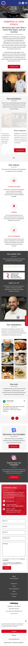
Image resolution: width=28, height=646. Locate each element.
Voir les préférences (14, 639)
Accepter (14, 631)
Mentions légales (14, 608)
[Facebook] (23, 3)
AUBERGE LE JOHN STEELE (13, 606)
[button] (25, 621)
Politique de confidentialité (18, 642)
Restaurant (14, 583)
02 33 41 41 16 (10, 501)
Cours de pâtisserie (14, 588)
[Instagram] (19, 3)
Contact (14, 596)
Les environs (14, 594)
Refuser (14, 635)
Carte (13, 586)
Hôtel (14, 591)
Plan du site (14, 613)
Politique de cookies (8, 642)
